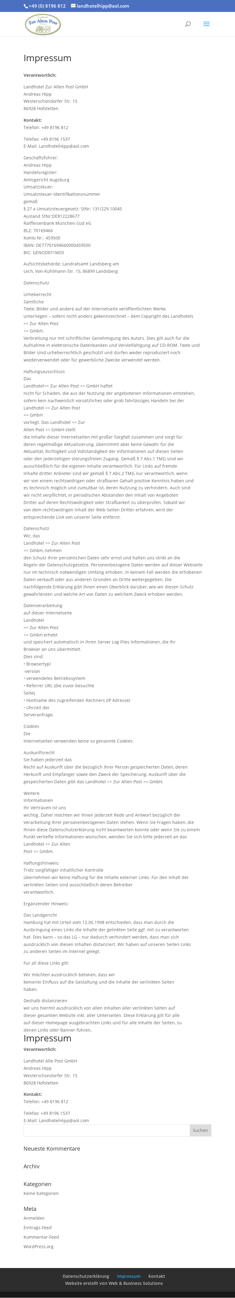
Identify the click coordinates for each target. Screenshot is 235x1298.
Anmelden (34, 1218)
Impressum (128, 1276)
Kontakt (156, 1276)
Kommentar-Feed (41, 1237)
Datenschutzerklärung (86, 1276)
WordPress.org (39, 1246)
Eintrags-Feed (38, 1227)
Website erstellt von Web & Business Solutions (114, 1283)
